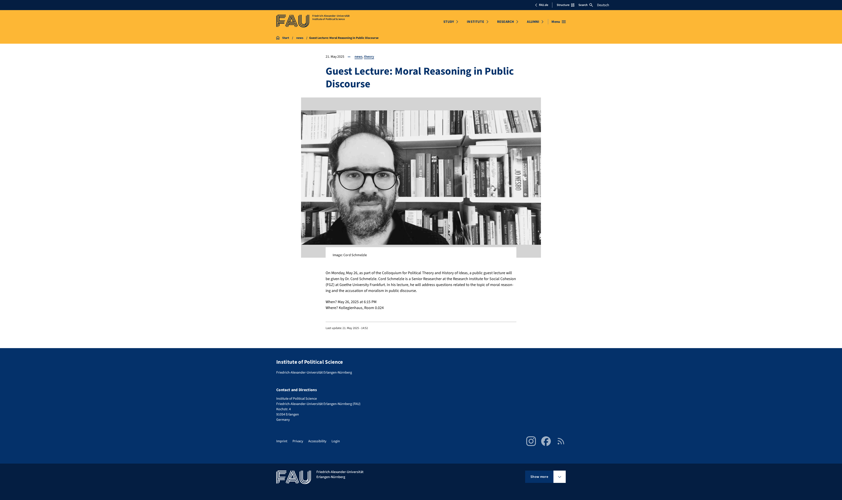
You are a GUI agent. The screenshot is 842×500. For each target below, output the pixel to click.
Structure (563, 5)
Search (583, 5)
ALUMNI (533, 21)
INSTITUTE (475, 21)
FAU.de (543, 5)
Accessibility (317, 441)
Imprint (281, 441)
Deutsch (603, 5)
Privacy (298, 441)
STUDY (448, 21)
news (358, 56)
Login (336, 441)
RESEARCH (505, 21)
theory (369, 56)
